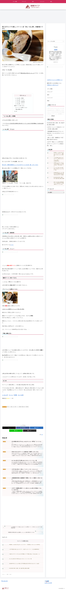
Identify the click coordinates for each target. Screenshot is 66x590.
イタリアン (56, 113)
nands (55, 49)
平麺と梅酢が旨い (19, 109)
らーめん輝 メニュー (20, 103)
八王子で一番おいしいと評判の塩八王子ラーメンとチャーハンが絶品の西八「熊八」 (55, 143)
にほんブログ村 (48, 582)
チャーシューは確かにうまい (21, 107)
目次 (21, 95)
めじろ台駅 (20, 395)
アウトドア (49, 91)
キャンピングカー (57, 108)
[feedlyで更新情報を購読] (55, 62)
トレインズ (49, 97)
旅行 (48, 94)
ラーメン (11, 395)
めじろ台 (13, 406)
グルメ (9, 406)
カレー (50, 113)
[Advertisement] (22, 84)
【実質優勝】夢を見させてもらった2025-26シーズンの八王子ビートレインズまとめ (55, 133)
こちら (12, 244)
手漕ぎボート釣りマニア (52, 85)
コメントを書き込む (23, 541)
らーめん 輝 (5, 395)
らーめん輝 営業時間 (20, 101)
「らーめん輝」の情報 (19, 98)
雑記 (48, 100)
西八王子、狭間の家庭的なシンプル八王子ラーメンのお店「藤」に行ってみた (20, 164)
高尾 (27, 406)
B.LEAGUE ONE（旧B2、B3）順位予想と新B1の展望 (55, 123)
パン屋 (48, 108)
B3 (48, 113)
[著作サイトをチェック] (54, 62)
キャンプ (61, 108)
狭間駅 (15, 395)
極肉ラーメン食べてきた (19, 105)
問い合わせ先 (4, 581)
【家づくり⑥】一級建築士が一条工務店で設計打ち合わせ (55, 138)
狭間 (20, 406)
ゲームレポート (51, 108)
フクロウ (53, 113)
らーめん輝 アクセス (20, 100)
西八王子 (24, 406)
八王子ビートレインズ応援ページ (54, 79)
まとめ (15, 111)
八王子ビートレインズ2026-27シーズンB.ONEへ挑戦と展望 (55, 128)
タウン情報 (4, 406)
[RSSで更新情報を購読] (57, 62)
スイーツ (57, 111)
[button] (29, 430)
